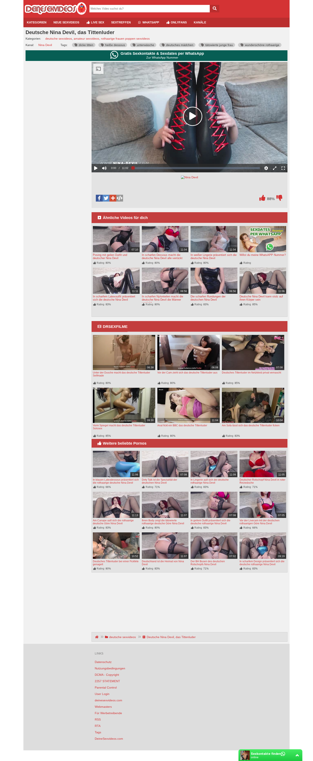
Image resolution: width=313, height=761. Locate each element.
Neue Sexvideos (66, 22)
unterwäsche (145, 45)
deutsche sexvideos (58, 38)
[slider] (111, 155)
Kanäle (200, 22)
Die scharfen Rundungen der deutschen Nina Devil (208, 298)
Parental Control (106, 687)
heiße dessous (114, 45)
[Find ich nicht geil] (279, 199)
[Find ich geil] (262, 199)
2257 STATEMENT (107, 681)
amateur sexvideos (86, 38)
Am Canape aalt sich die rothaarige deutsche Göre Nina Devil (113, 522)
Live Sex (97, 22)
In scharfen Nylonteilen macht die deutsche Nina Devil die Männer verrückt (162, 299)
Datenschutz (103, 662)
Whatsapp (150, 22)
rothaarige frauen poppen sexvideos (125, 38)
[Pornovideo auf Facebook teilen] (99, 198)
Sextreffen (121, 22)
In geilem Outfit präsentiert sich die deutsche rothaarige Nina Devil (210, 522)
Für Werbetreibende (108, 713)
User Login (102, 694)
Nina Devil (45, 45)
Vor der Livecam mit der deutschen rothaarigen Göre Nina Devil (260, 522)
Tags (98, 732)
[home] (97, 637)
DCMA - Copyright (107, 674)
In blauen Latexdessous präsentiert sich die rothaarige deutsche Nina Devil (116, 481)
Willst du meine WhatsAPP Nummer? (263, 255)
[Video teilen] (112, 198)
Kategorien (36, 22)
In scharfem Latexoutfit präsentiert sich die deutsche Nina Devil (114, 298)
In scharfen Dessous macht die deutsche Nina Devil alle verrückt (162, 256)
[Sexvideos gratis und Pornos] (55, 16)
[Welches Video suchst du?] (214, 8)
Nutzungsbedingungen (110, 668)
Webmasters (103, 706)
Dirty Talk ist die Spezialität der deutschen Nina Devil (159, 481)
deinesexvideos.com (108, 700)
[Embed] (119, 198)
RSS (98, 719)
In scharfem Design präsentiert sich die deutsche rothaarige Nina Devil (262, 563)
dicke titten (85, 45)
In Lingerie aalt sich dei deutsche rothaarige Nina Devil (210, 481)
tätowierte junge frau (218, 45)
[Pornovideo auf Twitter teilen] (106, 198)
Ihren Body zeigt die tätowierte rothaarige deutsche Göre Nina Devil (163, 522)
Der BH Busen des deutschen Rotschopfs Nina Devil (208, 563)
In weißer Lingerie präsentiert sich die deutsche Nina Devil (214, 256)
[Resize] (274, 168)
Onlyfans (178, 22)
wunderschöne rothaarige (261, 45)
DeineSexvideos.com (109, 738)
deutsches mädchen (179, 45)
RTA (98, 726)
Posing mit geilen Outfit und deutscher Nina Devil (110, 256)
